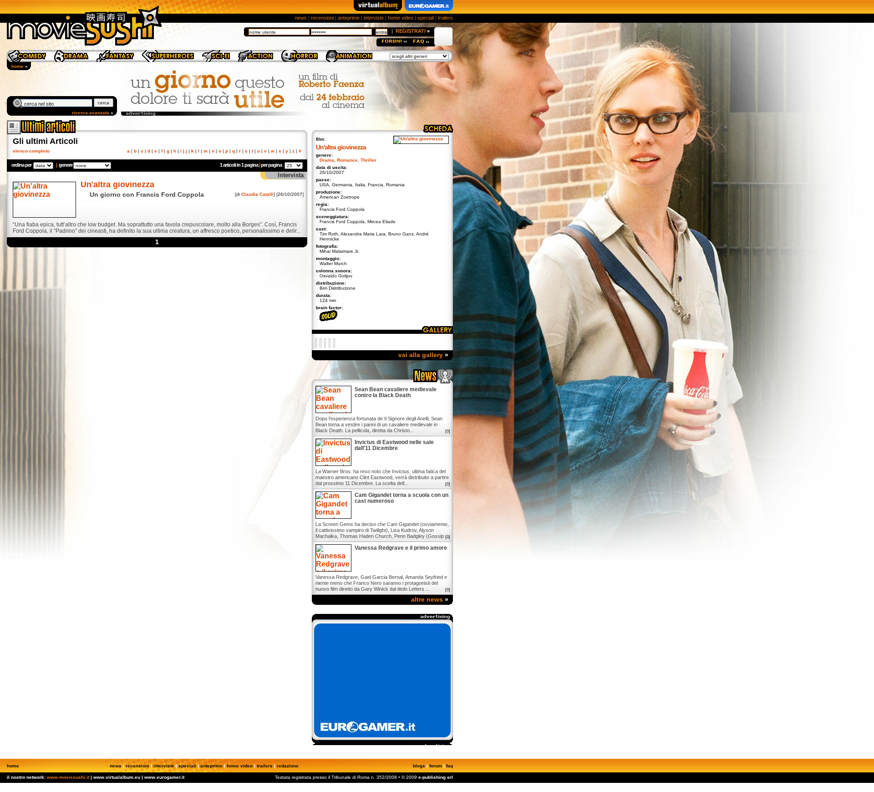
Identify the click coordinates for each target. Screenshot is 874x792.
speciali (425, 17)
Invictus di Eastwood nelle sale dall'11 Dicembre (394, 445)
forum (435, 765)
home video (400, 17)
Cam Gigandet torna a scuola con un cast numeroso (401, 498)
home (17, 66)
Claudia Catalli (257, 194)
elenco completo (31, 150)
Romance (347, 160)
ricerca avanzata (90, 112)
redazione (288, 765)
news (301, 17)
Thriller (368, 160)
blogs (419, 765)
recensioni (322, 17)
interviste (374, 17)
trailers (445, 17)
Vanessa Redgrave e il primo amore (401, 548)
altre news (427, 599)
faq (449, 765)
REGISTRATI (411, 31)
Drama (327, 160)
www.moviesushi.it (68, 777)
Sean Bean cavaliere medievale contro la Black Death (396, 393)
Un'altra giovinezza (117, 184)
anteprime (349, 17)
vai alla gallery (420, 354)
